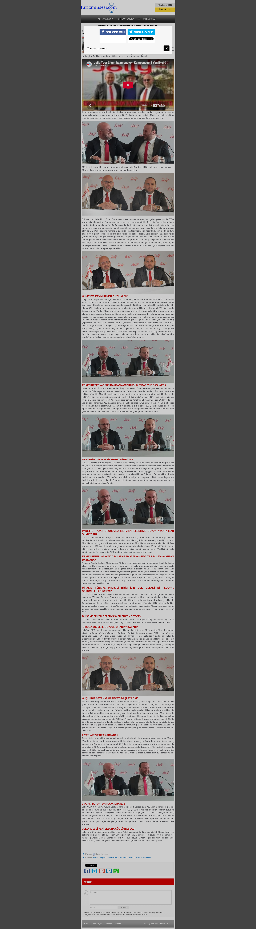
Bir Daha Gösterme (98, 49)
